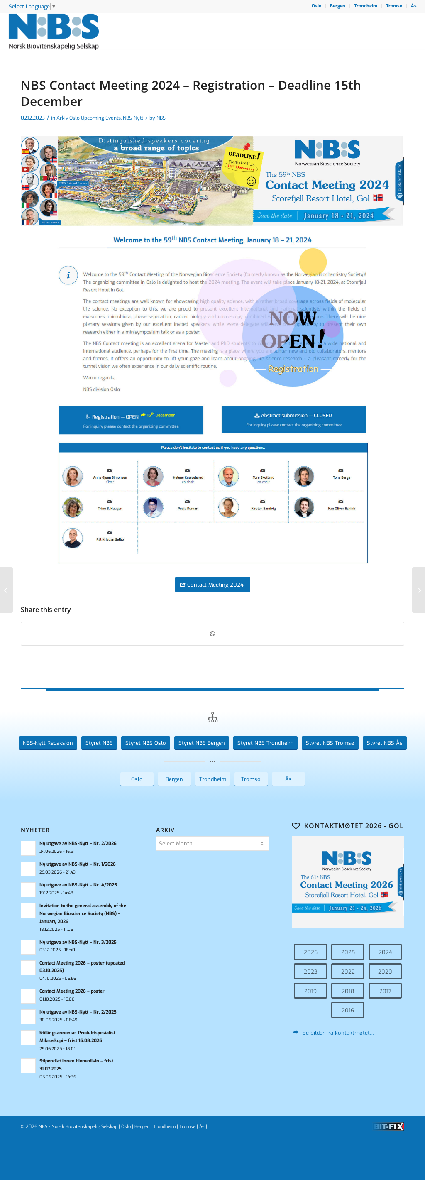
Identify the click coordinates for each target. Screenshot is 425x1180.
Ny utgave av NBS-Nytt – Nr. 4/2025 (78, 885)
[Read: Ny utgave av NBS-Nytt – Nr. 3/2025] (28, 947)
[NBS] (63, 31)
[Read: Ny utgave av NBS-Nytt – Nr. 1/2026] (28, 869)
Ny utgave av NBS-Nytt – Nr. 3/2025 (78, 942)
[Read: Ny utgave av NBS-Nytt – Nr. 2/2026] (28, 848)
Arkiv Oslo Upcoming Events (88, 118)
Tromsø (394, 6)
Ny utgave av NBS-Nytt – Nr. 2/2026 (78, 843)
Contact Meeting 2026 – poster (72, 991)
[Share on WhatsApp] (212, 633)
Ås (414, 6)
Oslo (316, 6)
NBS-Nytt (133, 118)
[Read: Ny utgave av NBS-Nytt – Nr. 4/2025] (28, 889)
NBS (161, 118)
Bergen (337, 6)
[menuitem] (317, 6)
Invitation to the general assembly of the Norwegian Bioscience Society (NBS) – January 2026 (82, 914)
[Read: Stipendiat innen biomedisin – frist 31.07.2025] (28, 1065)
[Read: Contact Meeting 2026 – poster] (28, 996)
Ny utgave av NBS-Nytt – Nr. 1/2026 (77, 864)
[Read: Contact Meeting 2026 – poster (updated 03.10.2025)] (28, 967)
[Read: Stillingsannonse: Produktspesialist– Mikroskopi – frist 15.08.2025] (28, 1037)
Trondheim (365, 6)
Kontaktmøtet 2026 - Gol (354, 825)
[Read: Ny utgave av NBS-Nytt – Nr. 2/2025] (28, 1016)
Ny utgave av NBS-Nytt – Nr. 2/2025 (78, 1012)
